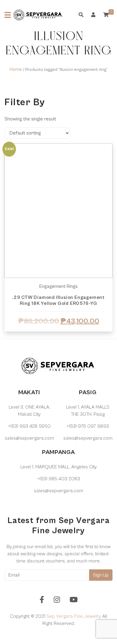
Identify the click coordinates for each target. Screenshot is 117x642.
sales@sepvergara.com (29, 438)
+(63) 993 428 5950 (29, 426)
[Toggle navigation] (7, 15)
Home (16, 69)
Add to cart (58, 334)
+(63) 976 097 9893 (88, 426)
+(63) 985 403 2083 (58, 479)
